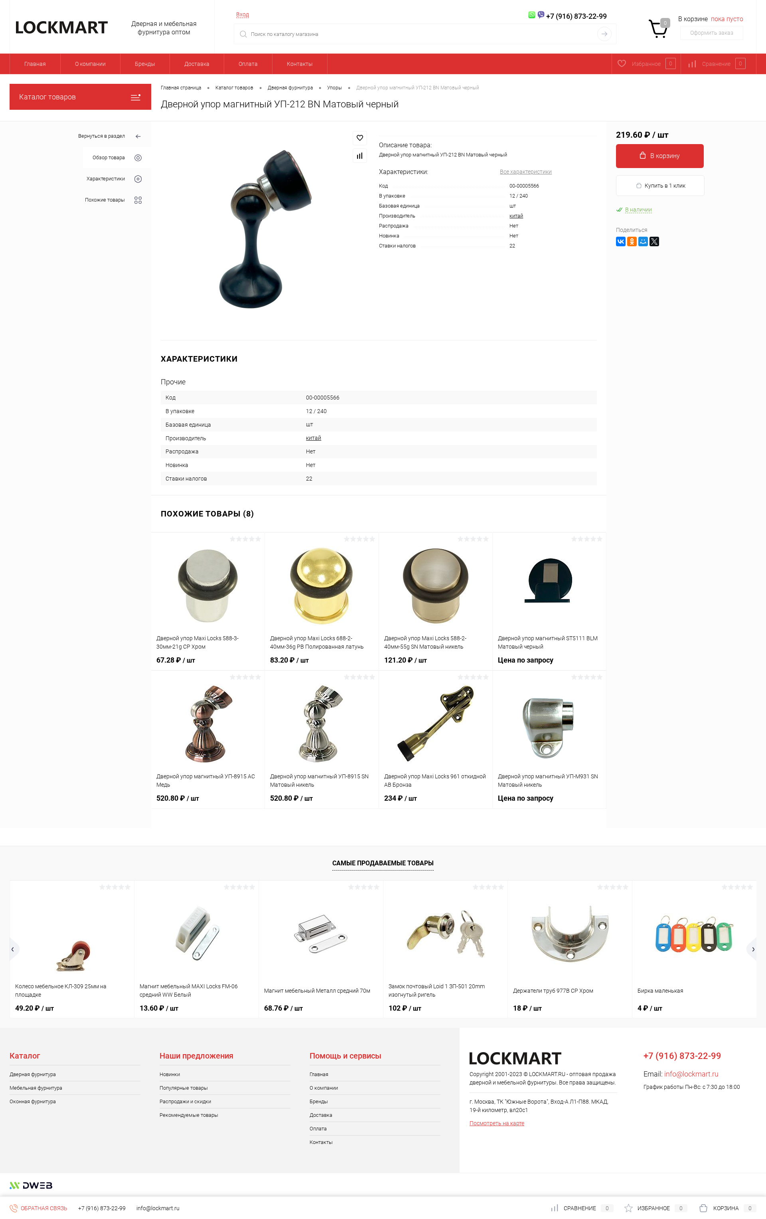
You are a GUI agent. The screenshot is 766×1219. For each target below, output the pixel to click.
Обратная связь (43, 1208)
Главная (35, 64)
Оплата (248, 64)
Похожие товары (105, 200)
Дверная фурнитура (33, 1074)
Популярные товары (184, 1088)
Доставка (196, 64)
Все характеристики (526, 171)
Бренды (145, 64)
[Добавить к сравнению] (360, 155)
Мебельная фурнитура (36, 1088)
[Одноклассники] (632, 241)
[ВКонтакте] (621, 241)
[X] (654, 241)
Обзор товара (109, 157)
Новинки (170, 1074)
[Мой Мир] (643, 241)
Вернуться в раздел (101, 136)
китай (516, 216)
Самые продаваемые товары (383, 863)
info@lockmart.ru (691, 1074)
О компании (90, 64)
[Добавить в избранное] (360, 138)
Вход (242, 14)
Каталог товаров (47, 97)
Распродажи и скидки (185, 1101)
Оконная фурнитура (33, 1101)
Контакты (300, 64)
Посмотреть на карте (497, 1123)
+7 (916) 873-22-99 (102, 1208)
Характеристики (106, 179)
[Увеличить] (265, 230)
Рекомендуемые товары (189, 1115)
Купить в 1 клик (665, 185)
